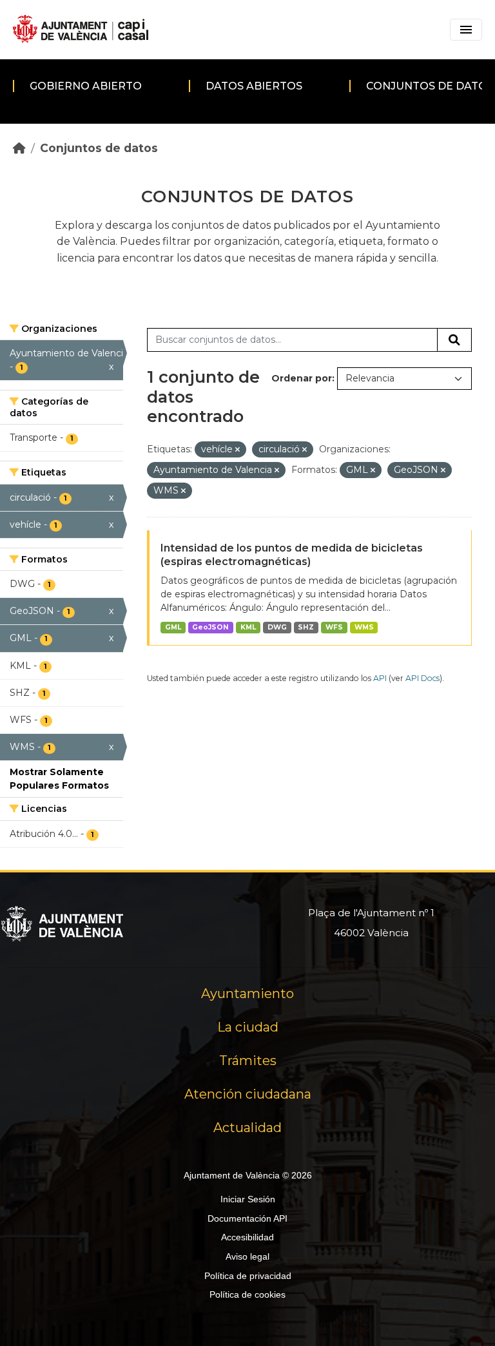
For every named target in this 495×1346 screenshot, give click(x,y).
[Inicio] (19, 148)
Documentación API (247, 1218)
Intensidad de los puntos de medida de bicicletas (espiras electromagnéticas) (291, 555)
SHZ (306, 627)
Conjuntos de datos (99, 148)
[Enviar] (454, 340)
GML (173, 627)
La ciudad (247, 1027)
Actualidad (247, 1127)
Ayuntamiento (247, 993)
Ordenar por (301, 378)
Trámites (248, 1060)
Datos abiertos (254, 86)
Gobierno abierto (86, 86)
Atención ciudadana (247, 1094)
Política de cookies (247, 1294)
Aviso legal (247, 1256)
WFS (334, 627)
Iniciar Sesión (247, 1199)
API (380, 678)
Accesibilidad (247, 1237)
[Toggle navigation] (466, 30)
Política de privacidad (247, 1276)
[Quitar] (237, 449)
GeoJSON (210, 627)
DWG (277, 627)
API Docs (422, 678)
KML (248, 627)
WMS (364, 627)
